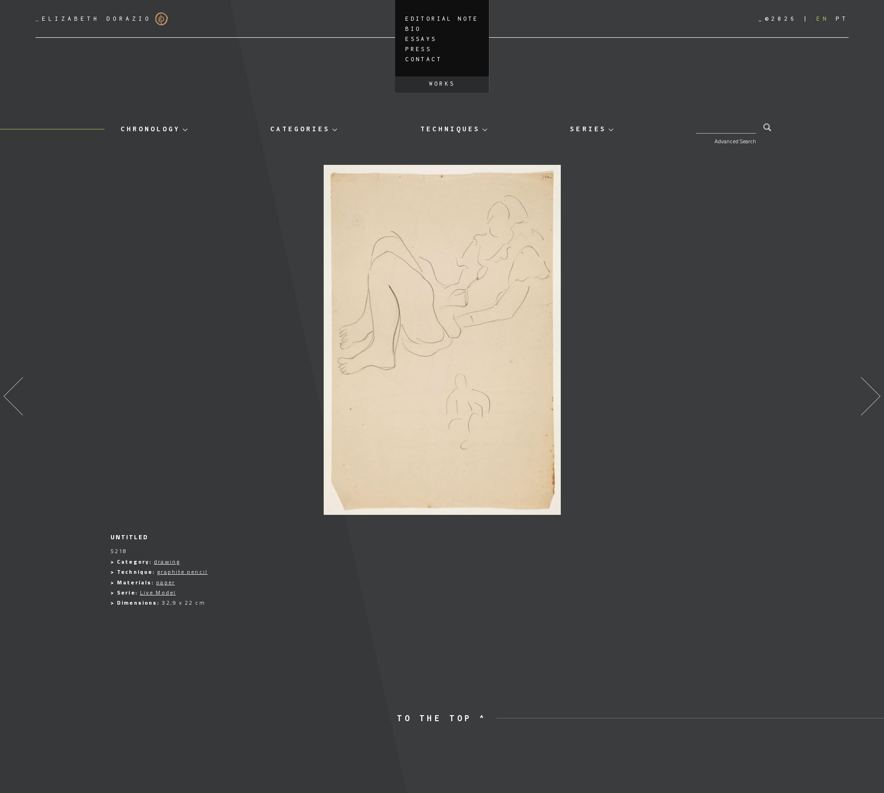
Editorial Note (442, 18)
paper (165, 582)
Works (442, 83)
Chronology (150, 129)
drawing (167, 561)
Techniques (450, 129)
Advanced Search (735, 141)
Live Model (158, 592)
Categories (300, 129)
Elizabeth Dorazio (93, 18)
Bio (413, 28)
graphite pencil (182, 571)
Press (418, 49)
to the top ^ (442, 718)
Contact (423, 59)
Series (588, 129)
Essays (420, 38)
